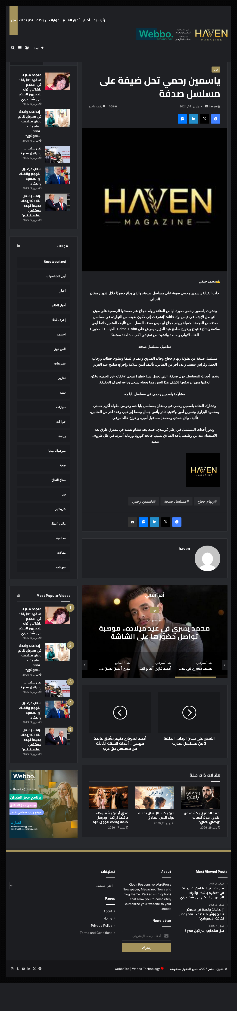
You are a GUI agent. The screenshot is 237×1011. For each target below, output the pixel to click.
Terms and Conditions (96, 933)
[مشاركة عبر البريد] (132, 522)
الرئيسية (100, 20)
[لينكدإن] (193, 119)
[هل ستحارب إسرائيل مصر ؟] (57, 154)
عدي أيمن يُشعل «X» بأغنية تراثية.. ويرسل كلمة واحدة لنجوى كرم (110, 817)
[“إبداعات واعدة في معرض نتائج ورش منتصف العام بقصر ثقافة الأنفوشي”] (57, 118)
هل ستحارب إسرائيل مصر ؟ (31, 150)
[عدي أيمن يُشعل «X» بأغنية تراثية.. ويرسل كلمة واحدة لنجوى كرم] (108, 797)
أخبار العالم (71, 20)
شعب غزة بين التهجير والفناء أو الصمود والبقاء (30, 176)
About (107, 911)
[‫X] (204, 119)
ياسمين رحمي (142, 501)
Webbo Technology (146, 969)
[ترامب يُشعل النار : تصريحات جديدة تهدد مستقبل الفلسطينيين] (57, 202)
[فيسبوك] (215, 119)
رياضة (41, 20)
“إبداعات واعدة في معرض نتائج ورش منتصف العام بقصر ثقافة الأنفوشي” (29, 124)
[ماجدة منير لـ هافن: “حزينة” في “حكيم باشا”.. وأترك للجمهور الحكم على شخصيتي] (57, 81)
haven (213, 106)
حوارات (54, 20)
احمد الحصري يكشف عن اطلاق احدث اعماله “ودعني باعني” (202, 817)
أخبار (86, 20)
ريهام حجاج (205, 501)
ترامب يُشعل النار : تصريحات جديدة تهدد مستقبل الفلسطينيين (30, 205)
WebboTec (122, 969)
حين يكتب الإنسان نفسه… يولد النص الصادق (154, 815)
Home (107, 918)
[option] (154, 631)
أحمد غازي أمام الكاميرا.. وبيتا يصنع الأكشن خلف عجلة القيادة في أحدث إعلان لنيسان (154, 636)
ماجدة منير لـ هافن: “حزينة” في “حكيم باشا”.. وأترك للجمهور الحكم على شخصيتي (30, 87)
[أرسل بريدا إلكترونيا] (206, 106)
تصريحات (26, 20)
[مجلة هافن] (181, 34)
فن (13, 20)
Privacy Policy (101, 925)
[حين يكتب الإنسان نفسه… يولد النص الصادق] (154, 797)
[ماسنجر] (182, 119)
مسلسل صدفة (175, 501)
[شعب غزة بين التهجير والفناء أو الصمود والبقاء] (57, 175)
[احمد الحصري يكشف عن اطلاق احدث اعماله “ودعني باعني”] (201, 797)
